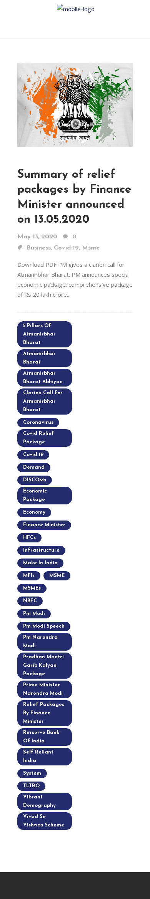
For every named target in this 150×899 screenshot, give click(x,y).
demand (34, 467)
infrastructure (41, 550)
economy (34, 512)
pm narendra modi (40, 641)
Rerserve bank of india (41, 737)
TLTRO (31, 785)
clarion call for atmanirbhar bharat (43, 401)
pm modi (34, 613)
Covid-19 (66, 248)
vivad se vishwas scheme (43, 821)
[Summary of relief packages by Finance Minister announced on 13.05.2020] (75, 104)
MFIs (29, 575)
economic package (35, 495)
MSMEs (32, 588)
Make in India (40, 562)
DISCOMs (34, 480)
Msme (91, 248)
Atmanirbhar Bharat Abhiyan (43, 377)
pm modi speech (44, 626)
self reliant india (38, 756)
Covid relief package (38, 438)
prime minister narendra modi (43, 689)
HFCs (29, 537)
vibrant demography (39, 801)
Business (39, 248)
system (32, 773)
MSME (57, 575)
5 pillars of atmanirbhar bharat (39, 334)
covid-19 (33, 454)
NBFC (30, 600)
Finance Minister (44, 524)
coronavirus (38, 422)
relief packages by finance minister (43, 713)
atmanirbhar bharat (39, 358)
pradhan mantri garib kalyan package (43, 665)
